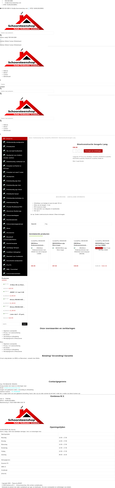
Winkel (7, 41)
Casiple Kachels (80, 161)
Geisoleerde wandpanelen (15, 260)
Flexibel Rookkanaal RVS (14, 207)
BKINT (20, 483)
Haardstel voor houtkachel (15, 256)
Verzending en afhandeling (11, 336)
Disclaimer (7, 334)
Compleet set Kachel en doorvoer (12, 167)
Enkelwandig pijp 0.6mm (14, 189)
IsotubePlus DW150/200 (51, 137)
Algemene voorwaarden (10, 331)
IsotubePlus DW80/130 (97, 158)
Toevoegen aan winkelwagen (93, 151)
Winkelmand (17, 41)
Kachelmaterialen (12, 220)
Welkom (2, 41)
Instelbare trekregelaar (14, 252)
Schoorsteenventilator (13, 273)
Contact (11, 41)
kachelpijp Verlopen (13, 247)
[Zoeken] (1, 35)
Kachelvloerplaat (12, 243)
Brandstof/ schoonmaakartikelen (9, 238)
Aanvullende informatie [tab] (76, 197)
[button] (57, 342)
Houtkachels (10, 176)
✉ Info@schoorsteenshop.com (19, 8)
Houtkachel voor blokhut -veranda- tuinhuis (13, 157)
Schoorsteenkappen (13, 215)
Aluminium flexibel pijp (14, 211)
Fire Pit (9, 265)
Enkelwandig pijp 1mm (14, 185)
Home (30, 137)
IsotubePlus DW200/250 (85, 158)
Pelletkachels (11, 146)
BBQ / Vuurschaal (12, 269)
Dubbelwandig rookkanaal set (16, 161)
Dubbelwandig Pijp (12, 202)
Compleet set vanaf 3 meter (15, 172)
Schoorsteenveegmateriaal (15, 224)
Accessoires (10, 232)
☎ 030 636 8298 (5, 8)
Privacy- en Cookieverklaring (12, 332)
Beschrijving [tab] (60, 197)
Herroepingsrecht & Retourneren (13, 338)
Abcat (8, 228)
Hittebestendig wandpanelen (15, 142)
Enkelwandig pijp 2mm (14, 181)
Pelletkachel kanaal (13, 194)
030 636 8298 (12, 37)
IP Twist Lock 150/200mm (85, 156)
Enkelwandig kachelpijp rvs (15, 198)
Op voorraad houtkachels (14, 151)
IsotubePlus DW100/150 (99, 156)
